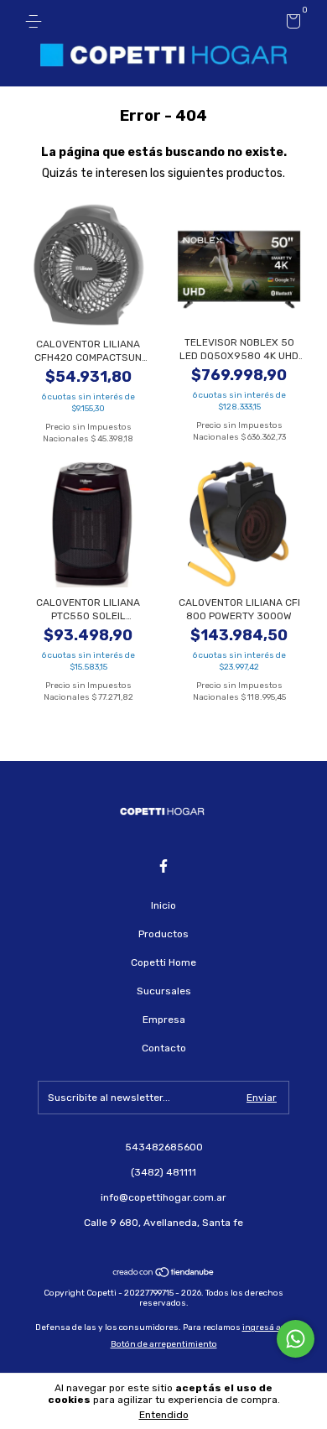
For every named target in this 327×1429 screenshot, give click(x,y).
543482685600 (164, 1147)
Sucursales (164, 991)
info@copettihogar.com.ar (163, 1197)
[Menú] (36, 22)
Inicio (163, 905)
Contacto (164, 1048)
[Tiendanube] (164, 1274)
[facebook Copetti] (163, 866)
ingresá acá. (267, 1327)
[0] (290, 24)
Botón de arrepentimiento (164, 1344)
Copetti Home (163, 962)
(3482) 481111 (163, 1172)
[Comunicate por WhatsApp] (295, 1339)
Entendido (164, 1415)
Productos (163, 934)
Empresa (164, 1019)
